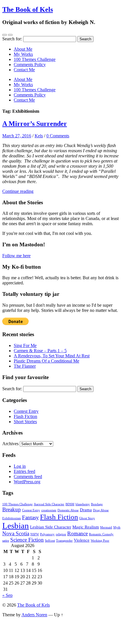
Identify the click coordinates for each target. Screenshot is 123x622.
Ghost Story (87, 518)
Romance (77, 533)
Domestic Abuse (68, 510)
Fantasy (30, 517)
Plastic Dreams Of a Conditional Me (46, 360)
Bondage (97, 504)
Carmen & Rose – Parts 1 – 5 (40, 350)
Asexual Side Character (49, 504)
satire (5, 540)
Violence (82, 540)
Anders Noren (34, 614)
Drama (86, 509)
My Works (23, 54)
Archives (10, 443)
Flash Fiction (25, 416)
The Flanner (25, 366)
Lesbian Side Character (50, 526)
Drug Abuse (101, 510)
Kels (39, 135)
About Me (23, 49)
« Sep (7, 595)
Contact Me (24, 69)
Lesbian (15, 525)
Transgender (64, 540)
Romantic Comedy (101, 534)
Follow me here (16, 255)
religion (61, 534)
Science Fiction (27, 540)
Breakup (11, 509)
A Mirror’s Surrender (34, 123)
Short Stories (25, 421)
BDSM (70, 504)
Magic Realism (85, 526)
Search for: (12, 38)
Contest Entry (26, 411)
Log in (20, 466)
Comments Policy (30, 64)
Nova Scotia (15, 533)
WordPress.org (27, 481)
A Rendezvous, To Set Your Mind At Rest (52, 355)
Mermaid (106, 527)
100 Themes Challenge (34, 59)
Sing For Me (25, 345)
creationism (48, 510)
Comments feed (28, 476)
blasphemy (83, 504)
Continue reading (17, 191)
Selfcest (50, 540)
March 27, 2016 (16, 135)
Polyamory (47, 534)
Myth (116, 527)
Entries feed (24, 471)
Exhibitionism (11, 518)
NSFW (34, 534)
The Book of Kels (27, 9)
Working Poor (100, 540)
